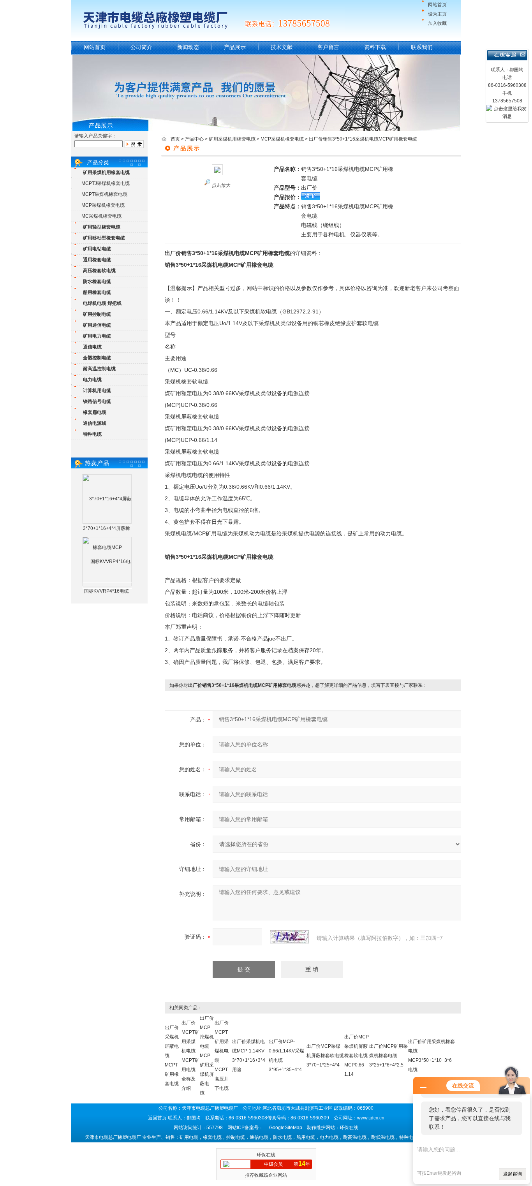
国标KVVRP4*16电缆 (106, 591)
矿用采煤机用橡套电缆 (232, 139)
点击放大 (221, 185)
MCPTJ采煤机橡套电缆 (105, 183)
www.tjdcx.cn (370, 1118)
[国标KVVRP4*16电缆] (107, 585)
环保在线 (266, 1155)
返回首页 (157, 1118)
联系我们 (422, 47)
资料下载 (375, 47)
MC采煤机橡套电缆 (101, 216)
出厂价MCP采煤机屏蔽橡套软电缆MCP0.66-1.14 (356, 1055)
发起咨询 (512, 1174)
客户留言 (328, 47)
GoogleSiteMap (285, 1127)
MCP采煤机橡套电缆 (103, 205)
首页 (175, 139)
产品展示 (235, 47)
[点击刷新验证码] (289, 936)
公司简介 (141, 47)
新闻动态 (188, 47)
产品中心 (194, 139)
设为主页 (437, 14)
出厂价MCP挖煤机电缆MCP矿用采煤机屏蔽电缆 (207, 1055)
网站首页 (437, 4)
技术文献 (281, 47)
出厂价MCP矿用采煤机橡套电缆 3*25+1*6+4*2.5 (388, 1055)
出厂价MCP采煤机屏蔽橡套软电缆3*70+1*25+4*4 (325, 1055)
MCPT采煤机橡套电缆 (104, 194)
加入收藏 (437, 23)
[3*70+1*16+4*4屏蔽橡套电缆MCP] (107, 523)
